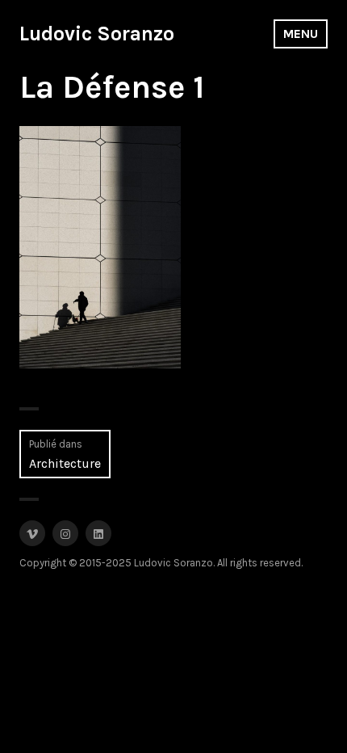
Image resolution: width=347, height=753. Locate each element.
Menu (300, 33)
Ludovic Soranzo (96, 33)
